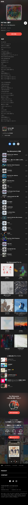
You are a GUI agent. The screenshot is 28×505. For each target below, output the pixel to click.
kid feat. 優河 (11, 128)
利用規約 (2, 487)
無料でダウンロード (14, 437)
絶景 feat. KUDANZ (7, 295)
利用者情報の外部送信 (5, 489)
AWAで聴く (14, 34)
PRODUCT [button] (4, 471)
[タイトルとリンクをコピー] (18, 144)
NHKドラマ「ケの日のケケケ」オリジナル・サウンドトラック (20, 313)
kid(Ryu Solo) (7, 348)
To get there (7, 312)
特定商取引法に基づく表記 (16, 489)
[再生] (25, 23)
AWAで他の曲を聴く (14, 412)
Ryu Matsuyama (11, 25)
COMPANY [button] (4, 475)
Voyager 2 (7, 277)
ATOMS (20, 277)
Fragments (7, 330)
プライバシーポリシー (11, 487)
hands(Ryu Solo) (21, 348)
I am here (21, 330)
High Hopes (21, 295)
